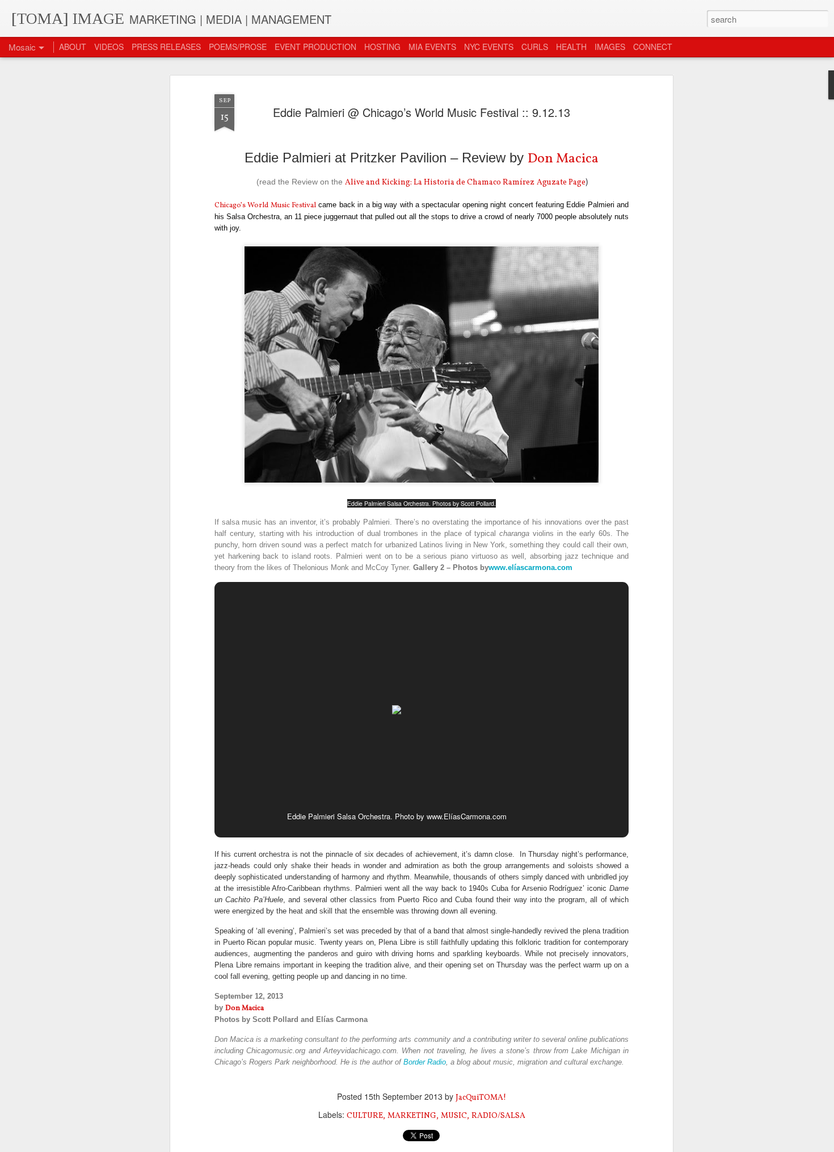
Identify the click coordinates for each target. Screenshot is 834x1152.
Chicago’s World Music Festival (265, 205)
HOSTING (382, 46)
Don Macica (563, 159)
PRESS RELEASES (166, 46)
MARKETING (411, 1116)
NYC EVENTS (488, 46)
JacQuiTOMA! (481, 1097)
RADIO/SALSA (498, 1116)
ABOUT (72, 46)
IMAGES (610, 46)
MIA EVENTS (432, 46)
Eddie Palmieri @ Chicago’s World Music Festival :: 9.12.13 (421, 112)
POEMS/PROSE (238, 46)
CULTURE (365, 1116)
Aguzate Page (561, 182)
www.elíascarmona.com (530, 567)
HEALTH (571, 46)
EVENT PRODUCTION (315, 46)
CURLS (534, 46)
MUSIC (454, 1116)
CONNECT (652, 46)
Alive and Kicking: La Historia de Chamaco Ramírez (439, 182)
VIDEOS (109, 46)
